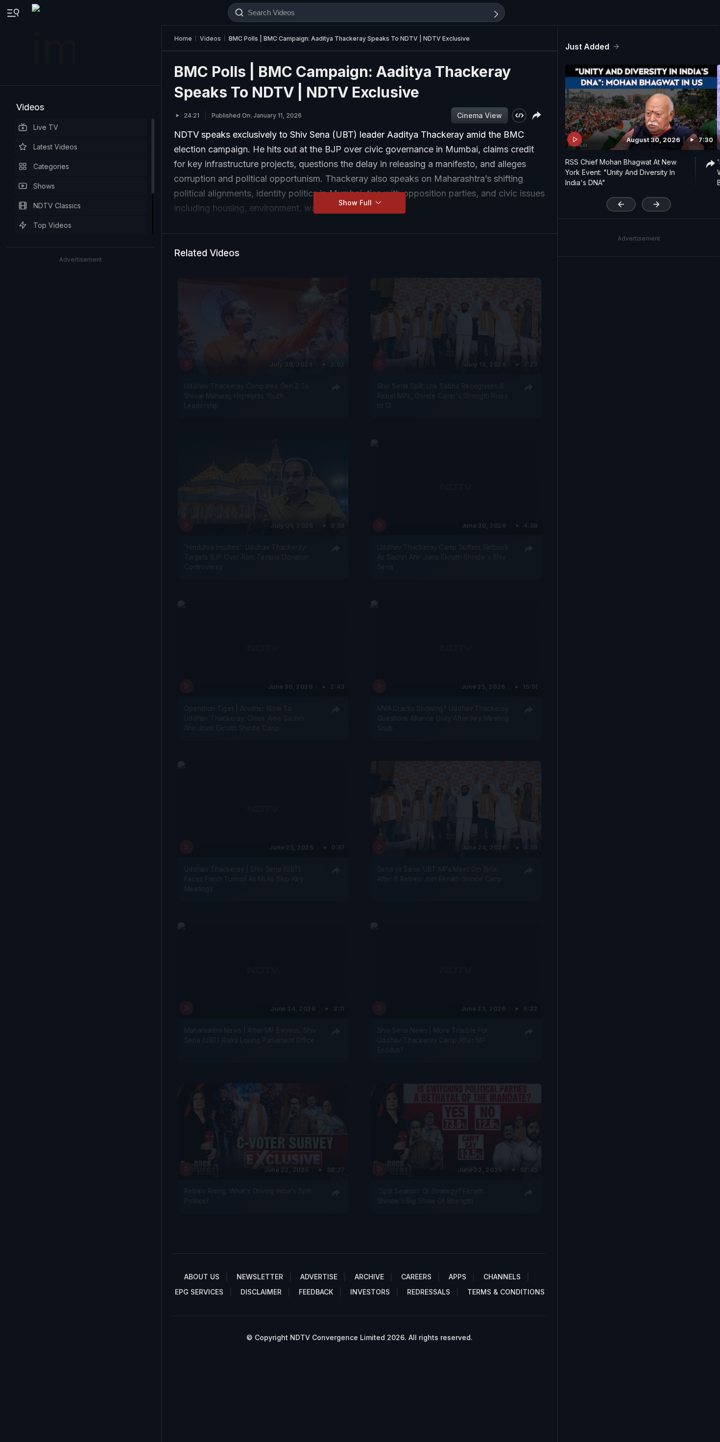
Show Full (356, 202)
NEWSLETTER (260, 1276)
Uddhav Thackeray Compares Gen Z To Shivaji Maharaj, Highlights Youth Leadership (246, 396)
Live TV (45, 127)
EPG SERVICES (199, 1292)
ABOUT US (201, 1276)
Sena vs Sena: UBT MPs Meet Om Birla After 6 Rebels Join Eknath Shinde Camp (440, 873)
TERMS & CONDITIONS (506, 1292)
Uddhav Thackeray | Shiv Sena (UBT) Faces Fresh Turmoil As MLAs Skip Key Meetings (244, 879)
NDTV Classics (57, 205)
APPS (457, 1276)
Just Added (587, 46)
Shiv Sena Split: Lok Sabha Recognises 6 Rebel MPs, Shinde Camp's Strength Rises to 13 (442, 396)
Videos (30, 107)
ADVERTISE (318, 1276)
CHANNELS (502, 1276)
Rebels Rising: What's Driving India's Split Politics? (248, 1195)
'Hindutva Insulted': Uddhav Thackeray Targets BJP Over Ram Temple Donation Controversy (247, 557)
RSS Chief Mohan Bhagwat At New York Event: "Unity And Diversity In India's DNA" (620, 172)
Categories (51, 166)
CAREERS (416, 1276)
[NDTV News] (54, 42)
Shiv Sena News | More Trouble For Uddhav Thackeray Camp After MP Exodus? (432, 1040)
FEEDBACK (316, 1292)
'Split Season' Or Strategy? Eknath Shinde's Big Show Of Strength (430, 1195)
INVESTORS (370, 1292)
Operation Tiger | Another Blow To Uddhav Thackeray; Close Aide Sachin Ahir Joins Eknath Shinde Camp (244, 718)
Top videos (52, 225)
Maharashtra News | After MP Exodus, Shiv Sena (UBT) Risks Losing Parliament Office (250, 1035)
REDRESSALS (428, 1292)
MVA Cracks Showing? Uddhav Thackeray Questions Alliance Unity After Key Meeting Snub (443, 718)
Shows (44, 186)
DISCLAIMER (261, 1292)
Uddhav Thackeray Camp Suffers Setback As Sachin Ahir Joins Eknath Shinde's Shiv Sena (443, 557)
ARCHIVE (369, 1276)
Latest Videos (55, 147)
